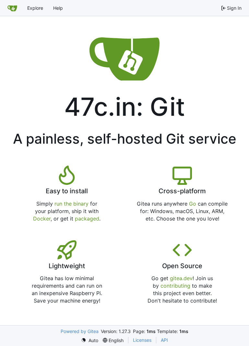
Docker (42, 218)
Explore (35, 8)
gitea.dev (181, 278)
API (164, 340)
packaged (87, 218)
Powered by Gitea (80, 331)
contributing (175, 285)
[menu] (89, 340)
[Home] (12, 8)
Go (192, 203)
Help (58, 8)
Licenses (142, 340)
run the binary (71, 203)
